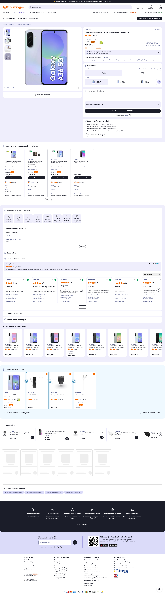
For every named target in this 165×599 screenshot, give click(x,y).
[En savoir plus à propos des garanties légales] (130, 115)
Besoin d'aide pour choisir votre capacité (150, 69)
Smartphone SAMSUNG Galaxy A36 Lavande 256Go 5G (10, 396)
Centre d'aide (28, 570)
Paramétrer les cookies (91, 568)
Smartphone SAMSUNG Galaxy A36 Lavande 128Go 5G (33, 347)
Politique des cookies (90, 570)
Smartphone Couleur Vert (73, 492)
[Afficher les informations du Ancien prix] (57, 169)
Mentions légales (89, 564)
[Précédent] (76, 88)
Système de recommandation (93, 572)
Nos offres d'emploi (120, 560)
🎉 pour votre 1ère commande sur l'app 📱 (82, 1)
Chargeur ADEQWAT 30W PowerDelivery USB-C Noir (57, 396)
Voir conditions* (82, 524)
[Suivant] (79, 88)
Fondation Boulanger (60, 574)
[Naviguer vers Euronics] (127, 571)
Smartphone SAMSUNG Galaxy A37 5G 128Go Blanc (12, 347)
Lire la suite (80, 292)
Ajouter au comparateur (43, 94)
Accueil (5, 24)
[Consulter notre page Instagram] (61, 547)
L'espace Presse (58, 564)
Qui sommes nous (59, 560)
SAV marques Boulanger (61, 570)
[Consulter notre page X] (58, 547)
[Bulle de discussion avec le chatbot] (159, 589)
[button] (158, 290)
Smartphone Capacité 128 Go (13, 492)
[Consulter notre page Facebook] (55, 547)
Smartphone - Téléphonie (15, 24)
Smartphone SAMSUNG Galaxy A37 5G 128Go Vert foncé (54, 347)
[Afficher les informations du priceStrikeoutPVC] (51, 435)
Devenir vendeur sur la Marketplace (124, 568)
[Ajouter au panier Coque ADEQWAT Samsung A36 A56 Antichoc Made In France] (67, 438)
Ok (75, 542)
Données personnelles (90, 566)
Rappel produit (88, 583)
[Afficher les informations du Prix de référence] (95, 40)
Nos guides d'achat (29, 568)
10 (97, 35)
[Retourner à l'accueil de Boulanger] (13, 7)
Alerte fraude (88, 585)
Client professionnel (60, 576)
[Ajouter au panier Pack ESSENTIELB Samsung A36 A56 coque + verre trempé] (32, 437)
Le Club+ (98, 48)
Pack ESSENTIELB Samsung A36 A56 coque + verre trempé (33, 396)
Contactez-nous (29, 560)
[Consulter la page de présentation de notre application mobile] (104, 545)
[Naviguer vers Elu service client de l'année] (127, 575)
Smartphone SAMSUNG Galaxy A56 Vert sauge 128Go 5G (117, 347)
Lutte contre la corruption (92, 576)
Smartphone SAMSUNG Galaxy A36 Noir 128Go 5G (96, 346)
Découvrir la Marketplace (121, 566)
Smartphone (27, 24)
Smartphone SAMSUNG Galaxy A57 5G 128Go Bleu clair (75, 347)
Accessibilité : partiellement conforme (95, 578)
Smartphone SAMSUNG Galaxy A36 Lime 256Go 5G (138, 347)
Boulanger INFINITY (59, 578)
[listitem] (8, 41)
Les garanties (88, 562)
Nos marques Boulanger (61, 568)
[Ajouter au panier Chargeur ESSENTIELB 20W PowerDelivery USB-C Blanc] (136, 437)
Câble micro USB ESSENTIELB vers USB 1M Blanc (81, 396)
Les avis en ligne (89, 574)
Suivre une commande (31, 564)
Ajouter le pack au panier (151, 413)
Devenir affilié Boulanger (121, 564)
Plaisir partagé (58, 562)
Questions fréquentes (30, 562)
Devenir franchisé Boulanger (122, 562)
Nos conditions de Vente (91, 560)
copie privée (155, 43)
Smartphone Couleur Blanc (34, 492)
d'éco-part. (153, 42)
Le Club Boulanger (59, 572)
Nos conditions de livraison (32, 566)
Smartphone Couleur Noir (54, 492)
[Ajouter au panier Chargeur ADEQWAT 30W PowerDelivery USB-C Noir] (102, 437)
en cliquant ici (74, 269)
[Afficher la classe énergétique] (101, 42)
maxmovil (105, 57)
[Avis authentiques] (152, 264)
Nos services (57, 566)
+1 (159, 82)
